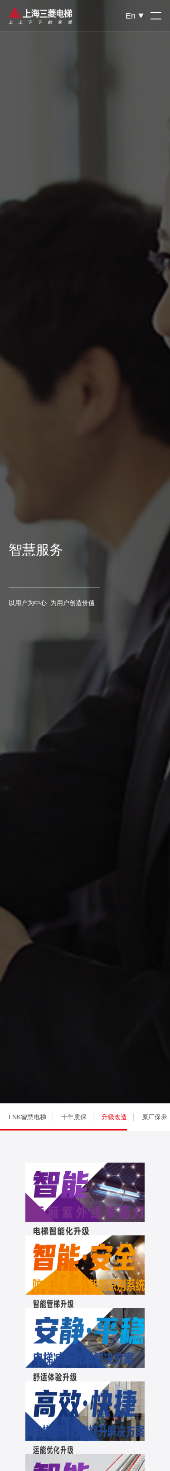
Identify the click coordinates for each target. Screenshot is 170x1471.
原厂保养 (154, 1117)
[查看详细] (85, 1192)
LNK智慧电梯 (27, 1117)
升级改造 (114, 1117)
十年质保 (74, 1117)
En (131, 15)
